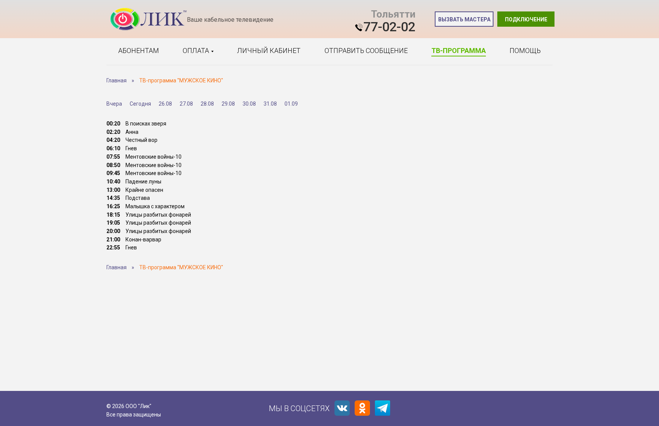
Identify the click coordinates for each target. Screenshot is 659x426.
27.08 (186, 104)
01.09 (291, 104)
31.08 (270, 104)
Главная (116, 80)
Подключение (526, 19)
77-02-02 (389, 26)
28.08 (207, 104)
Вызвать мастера (464, 19)
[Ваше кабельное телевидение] (148, 19)
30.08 (249, 104)
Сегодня (140, 104)
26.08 (165, 104)
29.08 (228, 104)
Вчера (114, 104)
